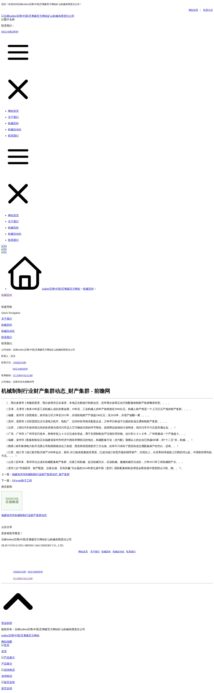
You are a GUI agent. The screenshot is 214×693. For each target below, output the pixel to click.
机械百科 (88, 288)
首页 (4, 651)
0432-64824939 (9, 31)
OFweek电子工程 (22, 480)
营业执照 (6, 623)
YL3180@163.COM (22, 578)
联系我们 (6, 337)
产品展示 (6, 663)
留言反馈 (6, 688)
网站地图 (6, 641)
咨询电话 (6, 676)
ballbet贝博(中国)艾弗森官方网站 (61, 288)
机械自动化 (8, 331)
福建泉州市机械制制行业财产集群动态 (24, 515)
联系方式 (208, 10)
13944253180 (19, 362)
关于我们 (6, 318)
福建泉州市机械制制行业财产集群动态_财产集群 (41, 474)
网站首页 (193, 10)
